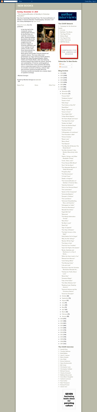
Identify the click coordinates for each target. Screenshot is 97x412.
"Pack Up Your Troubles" (68, 245)
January (64, 316)
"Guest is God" (65, 100)
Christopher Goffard (66, 369)
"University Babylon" (67, 194)
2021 (61, 84)
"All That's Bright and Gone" (69, 118)
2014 (61, 328)
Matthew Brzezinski (66, 375)
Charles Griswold (65, 373)
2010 (61, 337)
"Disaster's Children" (67, 196)
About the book (21, 25)
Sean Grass (36, 21)
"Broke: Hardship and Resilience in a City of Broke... (68, 252)
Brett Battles (63, 353)
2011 (61, 334)
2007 (61, 343)
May (63, 307)
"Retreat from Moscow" (68, 258)
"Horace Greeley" (66, 137)
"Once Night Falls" (66, 114)
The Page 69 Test (65, 38)
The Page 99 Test (65, 34)
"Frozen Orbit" (65, 96)
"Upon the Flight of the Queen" (70, 247)
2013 (61, 330)
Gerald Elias (64, 349)
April (63, 309)
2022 (61, 82)
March (64, 312)
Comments (64, 67)
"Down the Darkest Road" (68, 125)
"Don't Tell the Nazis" (67, 165)
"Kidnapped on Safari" (68, 205)
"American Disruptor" (67, 293)
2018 (61, 318)
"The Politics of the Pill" (68, 105)
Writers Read (64, 36)
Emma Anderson (65, 361)
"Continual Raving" (67, 127)
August (64, 300)
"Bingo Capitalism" (67, 109)
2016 (61, 323)
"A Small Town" (66, 176)
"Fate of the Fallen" (67, 280)
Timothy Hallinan (65, 351)
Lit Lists (62, 30)
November (65, 93)
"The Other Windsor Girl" (68, 283)
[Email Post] (36, 81)
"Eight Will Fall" (66, 212)
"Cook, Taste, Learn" (67, 160)
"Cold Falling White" (67, 260)
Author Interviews (65, 40)
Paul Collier (63, 381)
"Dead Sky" (64, 225)
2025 (61, 75)
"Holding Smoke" (66, 130)
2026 (61, 73)
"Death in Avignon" (67, 178)
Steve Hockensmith (66, 363)
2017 (61, 321)
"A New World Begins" (68, 116)
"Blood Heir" (65, 276)
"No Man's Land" (66, 223)
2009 (61, 339)
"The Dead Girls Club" (67, 121)
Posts (62, 64)
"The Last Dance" (66, 198)
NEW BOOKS (25, 5)
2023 (61, 80)
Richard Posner (64, 385)
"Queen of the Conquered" (69, 192)
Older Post (52, 85)
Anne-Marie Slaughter (66, 377)
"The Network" (65, 143)
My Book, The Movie (66, 32)
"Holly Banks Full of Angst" (69, 236)
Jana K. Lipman (65, 355)
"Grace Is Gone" (66, 112)
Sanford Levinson (65, 379)
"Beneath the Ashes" (67, 209)
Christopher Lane (65, 367)
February (64, 314)
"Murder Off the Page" (67, 241)
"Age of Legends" (66, 227)
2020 (61, 87)
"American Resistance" (68, 207)
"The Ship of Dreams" (67, 230)
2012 (61, 332)
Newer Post (20, 85)
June (63, 305)
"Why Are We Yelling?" (68, 238)
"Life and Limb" (66, 265)
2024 (61, 77)
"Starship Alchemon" (67, 185)
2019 (61, 89)
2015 (61, 325)
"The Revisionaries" (67, 174)
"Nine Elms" (65, 221)
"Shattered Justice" (67, 98)
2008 (61, 341)
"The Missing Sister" (67, 263)
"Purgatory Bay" (66, 171)
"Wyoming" (64, 214)
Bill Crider (63, 365)
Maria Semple (64, 357)
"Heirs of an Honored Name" (69, 187)
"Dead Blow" (65, 107)
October (64, 296)
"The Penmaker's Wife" (68, 134)
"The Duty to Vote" (66, 243)
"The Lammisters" (66, 189)
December (65, 91)
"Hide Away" (65, 103)
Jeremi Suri (63, 386)
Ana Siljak (63, 359)
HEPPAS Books (64, 42)
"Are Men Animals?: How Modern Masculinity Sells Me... (69, 152)
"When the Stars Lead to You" (70, 256)
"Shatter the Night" (66, 123)
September (65, 298)
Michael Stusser (65, 371)
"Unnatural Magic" (66, 278)
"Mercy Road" (65, 141)
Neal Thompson (65, 383)
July (63, 302)
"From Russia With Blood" (69, 163)
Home (36, 85)
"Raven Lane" (65, 139)
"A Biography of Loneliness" (69, 132)
